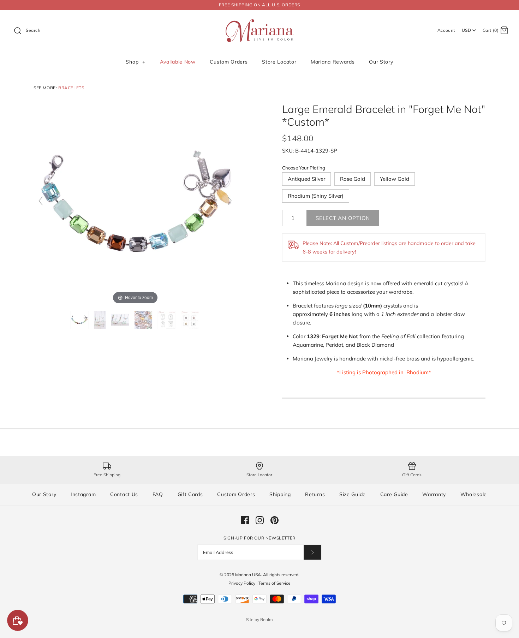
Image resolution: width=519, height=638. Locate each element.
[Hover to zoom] (135, 204)
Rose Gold (352, 178)
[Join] (312, 552)
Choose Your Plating (303, 168)
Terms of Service (274, 583)
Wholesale (473, 494)
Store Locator (279, 62)
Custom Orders (228, 62)
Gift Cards (190, 494)
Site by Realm (259, 619)
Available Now (178, 62)
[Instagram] (260, 520)
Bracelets (71, 87)
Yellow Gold (394, 178)
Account (446, 30)
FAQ (158, 494)
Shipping (280, 494)
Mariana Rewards (333, 62)
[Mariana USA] (259, 21)
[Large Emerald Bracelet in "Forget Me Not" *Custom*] (80, 320)
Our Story (381, 62)
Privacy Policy (241, 583)
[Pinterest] (274, 520)
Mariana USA (248, 574)
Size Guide (352, 494)
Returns (315, 494)
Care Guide (394, 494)
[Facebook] (245, 520)
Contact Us (124, 494)
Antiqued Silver (306, 178)
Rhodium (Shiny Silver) (316, 195)
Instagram (83, 494)
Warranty (434, 494)
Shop (135, 62)
